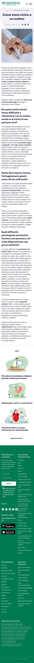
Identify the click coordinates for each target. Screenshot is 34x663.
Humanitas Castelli (22, 631)
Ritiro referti (21, 547)
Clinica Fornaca (19, 638)
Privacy (20, 520)
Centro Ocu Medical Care (24, 490)
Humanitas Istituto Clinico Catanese (11, 645)
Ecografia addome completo (23, 594)
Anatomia (4, 568)
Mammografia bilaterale (25, 601)
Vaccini (4, 609)
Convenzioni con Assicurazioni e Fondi (24, 500)
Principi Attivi (6, 592)
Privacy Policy (22, 525)
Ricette (4, 595)
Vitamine (4, 612)
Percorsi (20, 468)
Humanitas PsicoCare (24, 482)
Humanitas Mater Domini (8, 631)
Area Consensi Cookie (24, 528)
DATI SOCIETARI (24, 658)
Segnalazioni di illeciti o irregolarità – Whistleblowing (25, 515)
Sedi (19, 463)
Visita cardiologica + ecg (24, 571)
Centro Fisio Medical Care (24, 486)
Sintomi (4, 598)
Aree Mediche (22, 474)
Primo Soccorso (6, 590)
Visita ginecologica (23, 575)
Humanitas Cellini (20, 634)
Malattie (4, 581)
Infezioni (4, 576)
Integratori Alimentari (8, 579)
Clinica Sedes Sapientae (8, 641)
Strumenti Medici (7, 603)
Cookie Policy (22, 523)
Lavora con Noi (22, 476)
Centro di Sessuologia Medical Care (24, 495)
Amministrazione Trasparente (23, 509)
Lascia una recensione (25, 550)
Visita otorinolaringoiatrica (24, 584)
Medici (20, 465)
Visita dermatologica (24, 567)
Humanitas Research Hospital (9, 627)
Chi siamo (21, 460)
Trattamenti (5, 606)
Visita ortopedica (23, 580)
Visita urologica (22, 590)
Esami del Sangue (7, 570)
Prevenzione (5, 587)
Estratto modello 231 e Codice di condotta (25, 537)
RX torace (21, 598)
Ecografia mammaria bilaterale (24, 604)
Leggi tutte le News (16, 438)
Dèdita (20, 553)
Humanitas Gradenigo (7, 638)
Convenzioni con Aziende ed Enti (23, 505)
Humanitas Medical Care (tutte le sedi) (12, 624)
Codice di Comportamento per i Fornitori (24, 543)
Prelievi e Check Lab (24, 479)
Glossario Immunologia (8, 573)
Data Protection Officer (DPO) (25, 532)
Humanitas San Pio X (25, 627)
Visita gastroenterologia (25, 588)
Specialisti (5, 601)
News (10, 10)
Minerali (4, 584)
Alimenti (4, 565)
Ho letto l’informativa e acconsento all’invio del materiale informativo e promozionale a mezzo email (9, 492)
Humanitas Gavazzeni (8, 634)
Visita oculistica (22, 577)
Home (6, 10)
